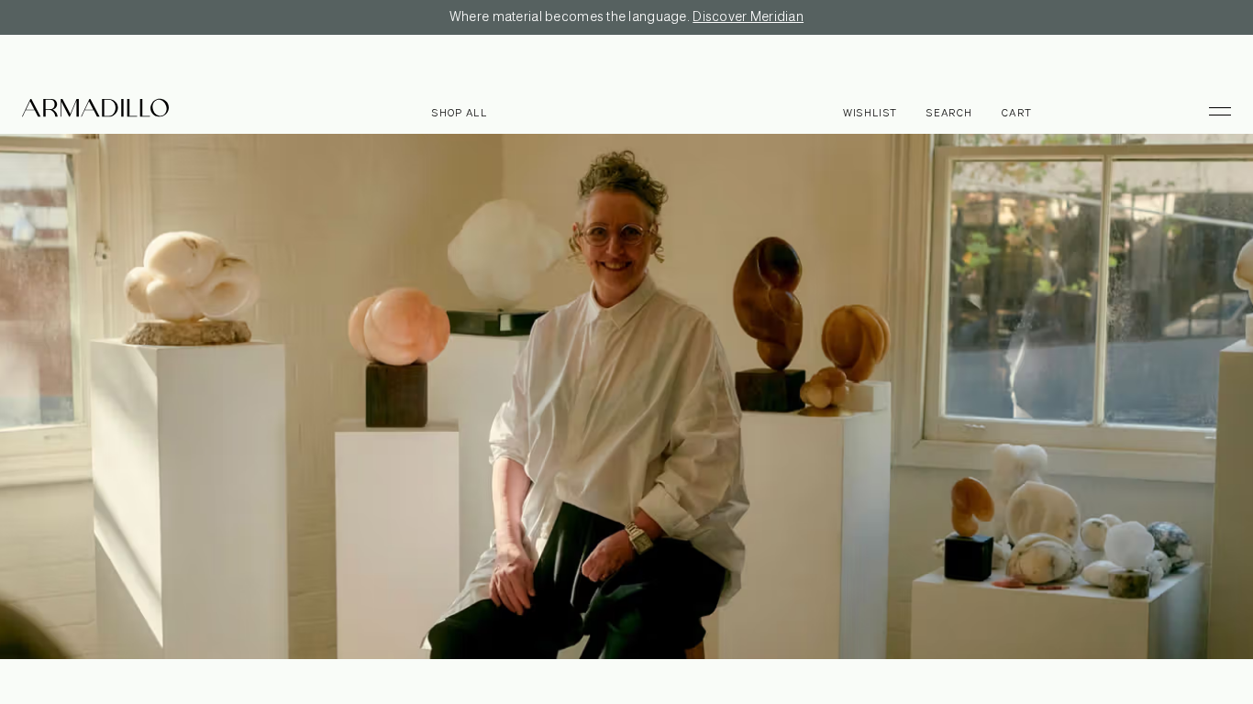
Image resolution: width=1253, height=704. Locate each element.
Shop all (459, 113)
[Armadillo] (95, 111)
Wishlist (870, 113)
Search (949, 113)
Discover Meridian (748, 17)
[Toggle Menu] (1211, 111)
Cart (1017, 113)
